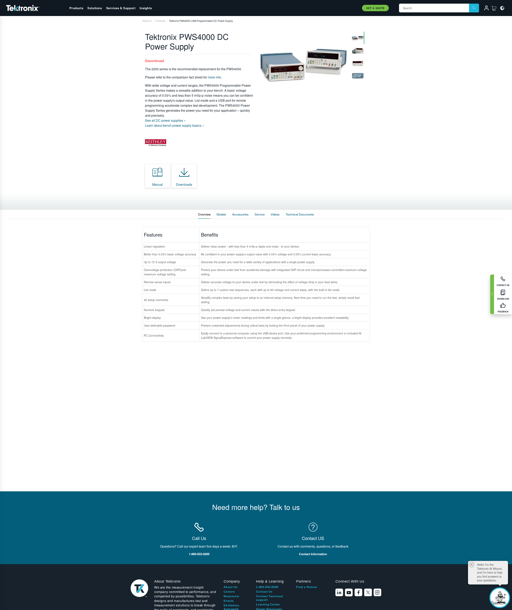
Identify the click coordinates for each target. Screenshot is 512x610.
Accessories (240, 214)
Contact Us (264, 591)
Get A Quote (375, 8)
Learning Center (268, 604)
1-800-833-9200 (267, 587)
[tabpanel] (303, 65)
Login (485, 8)
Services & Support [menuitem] (121, 8)
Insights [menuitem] (146, 8)
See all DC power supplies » (165, 120)
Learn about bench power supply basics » (174, 125)
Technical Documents (300, 214)
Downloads (184, 184)
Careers (229, 591)
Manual (157, 184)
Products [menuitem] (76, 8)
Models (221, 214)
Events (229, 600)
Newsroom (231, 596)
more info (214, 77)
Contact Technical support (269, 598)
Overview (204, 214)
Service (260, 214)
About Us (230, 587)
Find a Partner (306, 587)
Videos (275, 214)
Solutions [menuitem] (94, 8)
